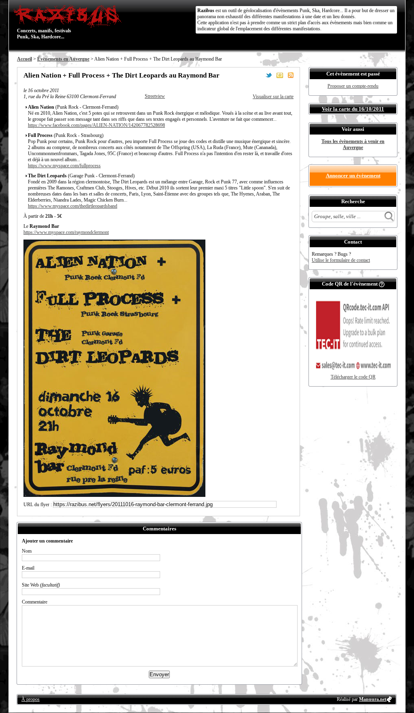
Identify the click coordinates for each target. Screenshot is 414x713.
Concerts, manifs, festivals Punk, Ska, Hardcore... (44, 22)
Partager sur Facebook (258, 75)
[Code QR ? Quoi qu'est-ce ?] (381, 284)
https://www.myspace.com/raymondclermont (66, 232)
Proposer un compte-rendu (352, 86)
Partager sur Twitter (269, 75)
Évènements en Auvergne (63, 59)
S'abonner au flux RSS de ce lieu (290, 75)
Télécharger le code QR (353, 377)
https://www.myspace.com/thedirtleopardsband (72, 206)
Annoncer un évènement (353, 175)
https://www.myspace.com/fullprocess (64, 165)
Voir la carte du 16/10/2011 (353, 109)
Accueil (24, 59)
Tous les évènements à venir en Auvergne (352, 144)
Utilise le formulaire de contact (341, 260)
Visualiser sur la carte (273, 96)
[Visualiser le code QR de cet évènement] (353, 372)
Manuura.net (373, 699)
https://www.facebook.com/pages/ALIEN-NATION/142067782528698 (96, 125)
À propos (30, 699)
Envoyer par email (280, 75)
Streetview (155, 96)
